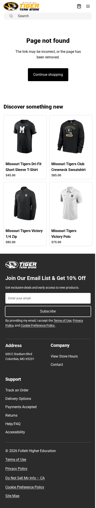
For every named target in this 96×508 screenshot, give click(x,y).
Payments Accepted (21, 407)
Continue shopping (47, 74)
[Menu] (85, 6)
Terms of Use (62, 320)
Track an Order (16, 390)
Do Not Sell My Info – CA (25, 478)
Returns (11, 415)
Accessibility (15, 432)
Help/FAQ (13, 424)
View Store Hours (63, 356)
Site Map (12, 496)
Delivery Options (18, 399)
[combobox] (52, 15)
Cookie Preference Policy (38, 325)
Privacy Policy (16, 469)
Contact (56, 364)
